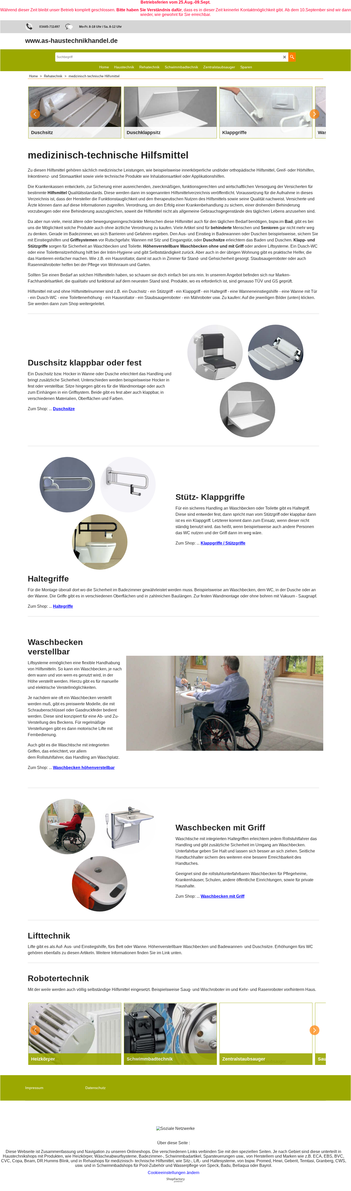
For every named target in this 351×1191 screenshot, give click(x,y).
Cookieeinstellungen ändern (173, 1172)
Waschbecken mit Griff (222, 896)
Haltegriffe (63, 606)
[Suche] (292, 57)
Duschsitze (64, 409)
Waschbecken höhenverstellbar (84, 767)
